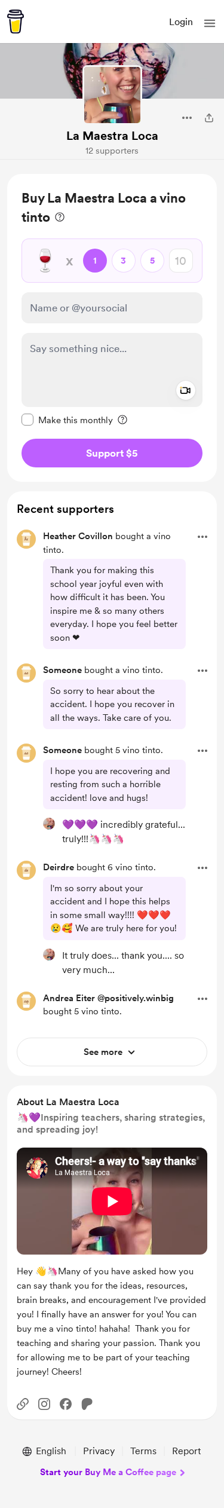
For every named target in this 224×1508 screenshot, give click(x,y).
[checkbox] (67, 419)
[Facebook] (66, 1404)
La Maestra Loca (112, 136)
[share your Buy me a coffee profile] (209, 117)
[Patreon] (87, 1404)
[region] (112, 328)
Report (186, 1451)
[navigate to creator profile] (112, 95)
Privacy (99, 1451)
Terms (143, 1451)
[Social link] (23, 1404)
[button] (209, 23)
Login (181, 21)
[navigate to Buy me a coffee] (15, 21)
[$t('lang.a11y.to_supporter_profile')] (49, 823)
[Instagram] (44, 1404)
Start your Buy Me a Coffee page (108, 1472)
